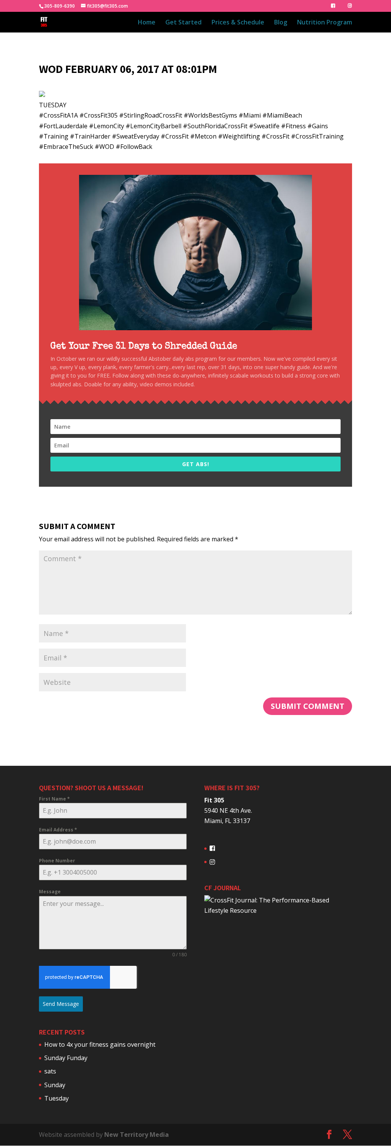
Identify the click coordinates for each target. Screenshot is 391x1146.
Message (50, 891)
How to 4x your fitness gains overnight (99, 1044)
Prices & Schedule (238, 22)
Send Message (61, 1003)
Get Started (183, 22)
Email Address (58, 829)
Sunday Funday (65, 1058)
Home (146, 22)
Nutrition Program (324, 22)
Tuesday (56, 1098)
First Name (54, 799)
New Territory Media (136, 1134)
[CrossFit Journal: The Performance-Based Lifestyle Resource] (278, 910)
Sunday (54, 1085)
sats (50, 1071)
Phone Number (57, 860)
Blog (280, 22)
